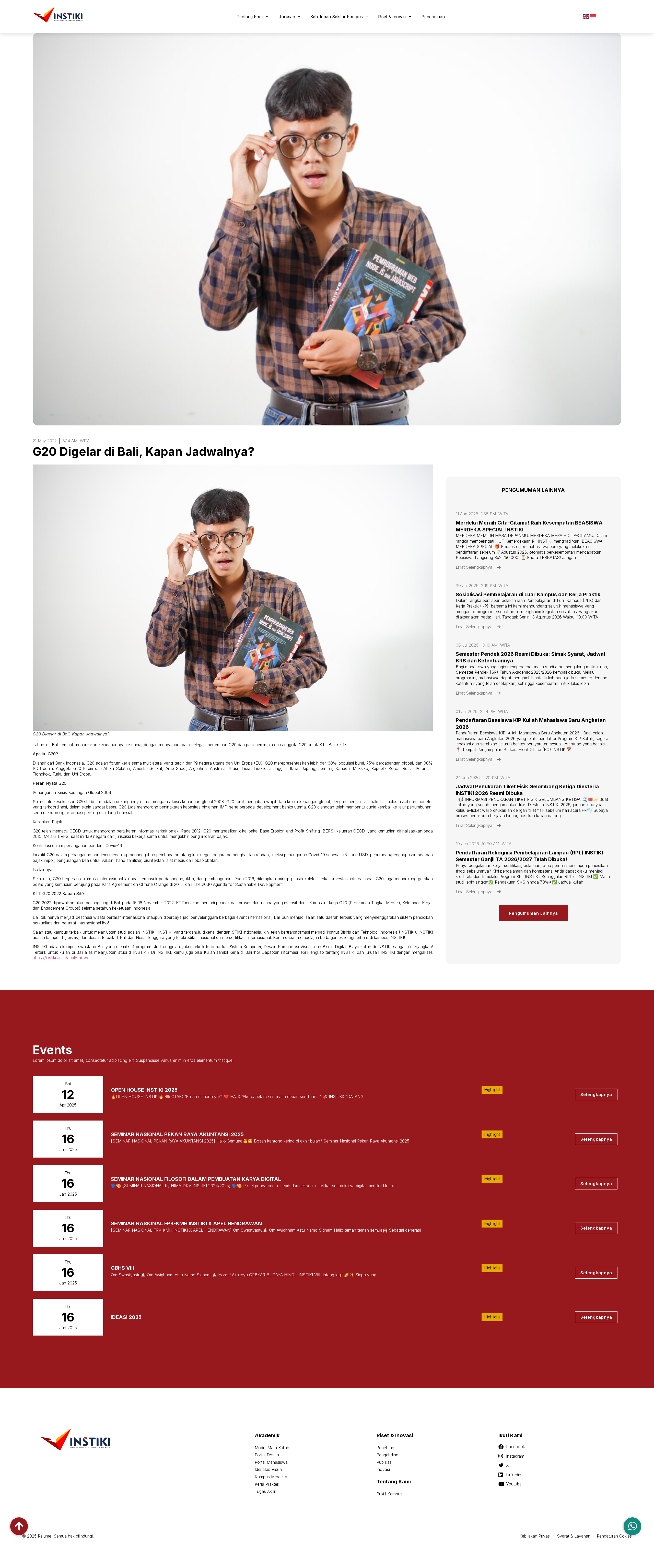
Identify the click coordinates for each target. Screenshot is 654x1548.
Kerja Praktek (267, 1484)
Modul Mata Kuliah (272, 1447)
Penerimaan (433, 16)
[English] (586, 16)
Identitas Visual (269, 1469)
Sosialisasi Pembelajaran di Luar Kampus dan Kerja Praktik (528, 594)
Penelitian (385, 1447)
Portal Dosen (267, 1454)
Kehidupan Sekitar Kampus (336, 16)
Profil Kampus (389, 1493)
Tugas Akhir (265, 1491)
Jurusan (287, 16)
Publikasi (384, 1462)
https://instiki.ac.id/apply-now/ (60, 957)
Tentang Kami (250, 16)
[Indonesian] (593, 16)
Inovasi (383, 1469)
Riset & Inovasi (392, 16)
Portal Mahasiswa (271, 1462)
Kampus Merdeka (271, 1476)
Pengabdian (387, 1454)
